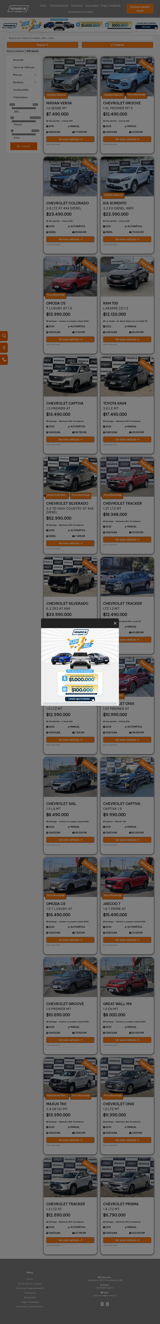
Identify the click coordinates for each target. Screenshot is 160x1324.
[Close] (115, 623)
